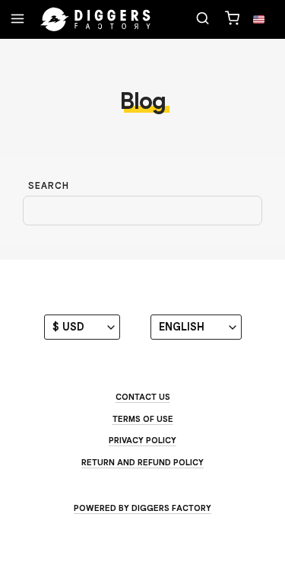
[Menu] (17, 20)
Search (48, 185)
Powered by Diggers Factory (142, 508)
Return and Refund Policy (142, 462)
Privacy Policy (142, 440)
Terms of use (142, 419)
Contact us (143, 396)
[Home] (95, 20)
